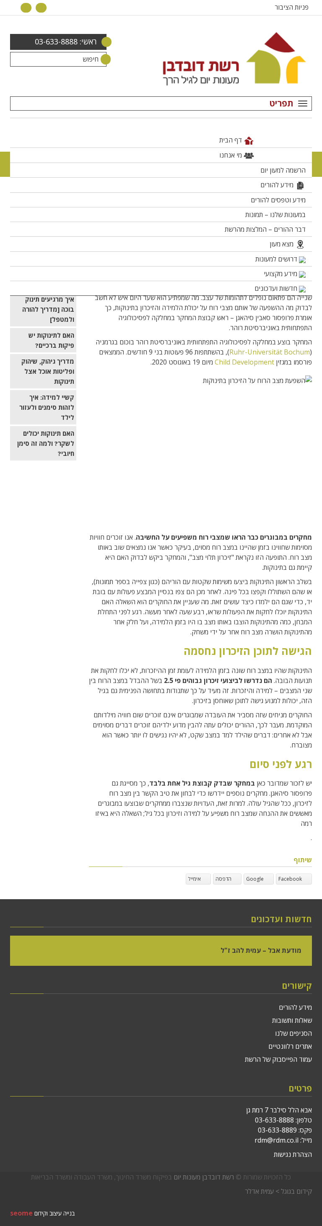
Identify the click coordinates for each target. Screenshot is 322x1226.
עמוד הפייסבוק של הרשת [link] (278, 1059)
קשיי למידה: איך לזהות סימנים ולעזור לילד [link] (46, 407)
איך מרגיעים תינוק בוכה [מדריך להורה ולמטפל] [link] (48, 309)
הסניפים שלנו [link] (293, 1033)
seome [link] (21, 1213)
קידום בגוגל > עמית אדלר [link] (278, 1191)
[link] (41, 7)
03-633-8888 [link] (274, 1120)
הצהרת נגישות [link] (293, 1154)
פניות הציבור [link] (292, 7)
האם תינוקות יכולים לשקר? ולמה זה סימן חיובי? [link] (45, 443)
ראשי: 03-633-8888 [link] (66, 41)
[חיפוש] (99, 59)
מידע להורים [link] (295, 1007)
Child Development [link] (244, 362)
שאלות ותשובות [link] (292, 1020)
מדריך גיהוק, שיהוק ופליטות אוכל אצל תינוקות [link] (47, 371)
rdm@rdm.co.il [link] (276, 1140)
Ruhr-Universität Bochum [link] (269, 352)
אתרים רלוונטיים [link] (290, 1046)
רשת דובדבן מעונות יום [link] (204, 1177)
